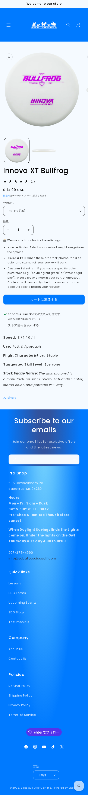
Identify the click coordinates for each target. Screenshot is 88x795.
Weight (8, 203)
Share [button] (12, 398)
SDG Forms (17, 593)
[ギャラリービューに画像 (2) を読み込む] (43, 150)
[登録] (74, 459)
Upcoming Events (23, 602)
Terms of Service (22, 715)
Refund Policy (19, 686)
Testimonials (19, 622)
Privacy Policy (19, 705)
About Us (16, 649)
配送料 (6, 195)
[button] (8, 25)
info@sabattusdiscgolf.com (32, 558)
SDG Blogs (16, 612)
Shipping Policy (20, 695)
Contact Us (18, 658)
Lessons (15, 583)
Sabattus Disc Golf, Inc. (36, 787)
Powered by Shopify (66, 787)
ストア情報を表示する (23, 325)
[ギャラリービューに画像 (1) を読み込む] (16, 150)
